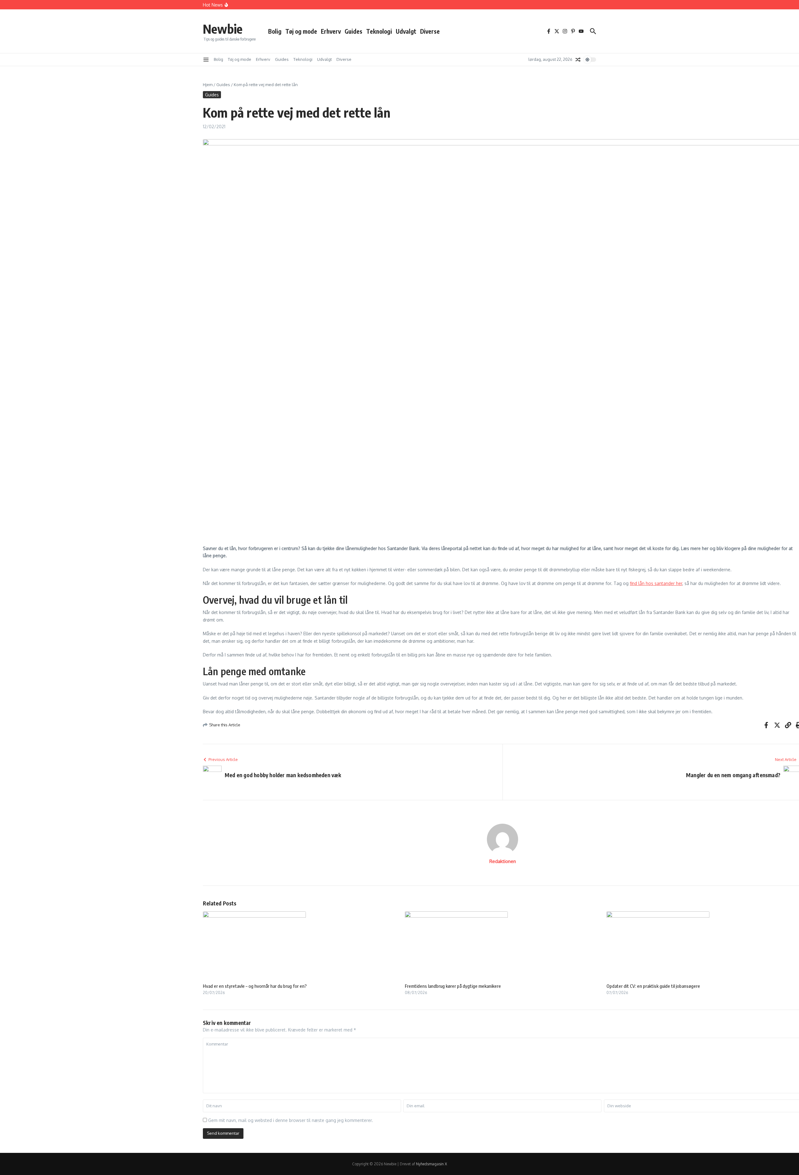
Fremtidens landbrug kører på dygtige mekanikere (453, 986)
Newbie (223, 29)
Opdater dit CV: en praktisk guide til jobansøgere (653, 986)
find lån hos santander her (656, 583)
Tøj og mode (301, 31)
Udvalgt (406, 31)
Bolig (275, 31)
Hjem (208, 84)
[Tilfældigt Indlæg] (578, 59)
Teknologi (379, 31)
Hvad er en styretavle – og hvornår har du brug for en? (255, 986)
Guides (353, 31)
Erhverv (331, 31)
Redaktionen (502, 861)
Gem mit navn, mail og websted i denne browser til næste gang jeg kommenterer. (290, 1120)
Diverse (430, 31)
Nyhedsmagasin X (431, 1164)
